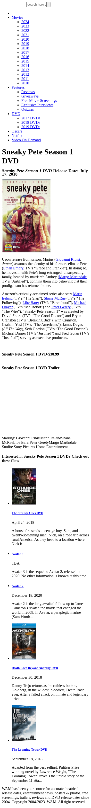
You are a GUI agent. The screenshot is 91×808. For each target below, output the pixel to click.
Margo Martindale (73, 277)
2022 (25, 30)
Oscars (17, 131)
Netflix (17, 135)
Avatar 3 (18, 554)
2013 (25, 70)
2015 (25, 61)
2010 (25, 83)
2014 (25, 65)
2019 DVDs (30, 127)
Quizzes (27, 109)
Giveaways (30, 96)
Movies (17, 17)
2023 (25, 26)
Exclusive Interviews (37, 105)
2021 (25, 35)
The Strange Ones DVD (27, 513)
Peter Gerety (61, 307)
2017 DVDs (30, 118)
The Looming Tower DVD (29, 749)
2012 (25, 74)
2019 (25, 44)
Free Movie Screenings (39, 100)
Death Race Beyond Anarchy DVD (35, 668)
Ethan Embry (13, 268)
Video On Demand (26, 140)
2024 (25, 22)
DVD (16, 114)
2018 (25, 48)
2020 (25, 39)
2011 (25, 79)
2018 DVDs (30, 122)
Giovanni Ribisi (68, 259)
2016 (25, 57)
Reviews (28, 92)
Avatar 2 (18, 586)
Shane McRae (55, 298)
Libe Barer (31, 303)
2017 (25, 52)
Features (18, 87)
